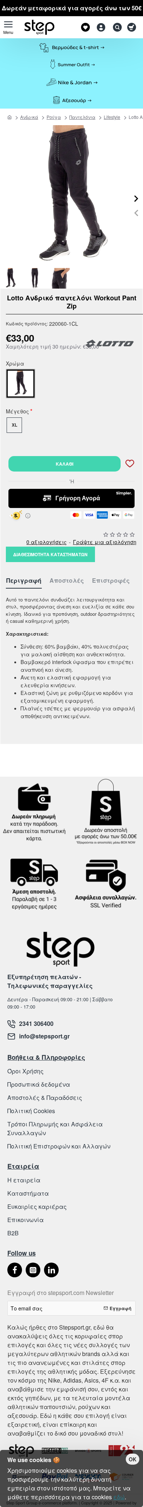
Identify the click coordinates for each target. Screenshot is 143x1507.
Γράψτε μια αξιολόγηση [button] (104, 542)
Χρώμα (15, 364)
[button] (136, 213)
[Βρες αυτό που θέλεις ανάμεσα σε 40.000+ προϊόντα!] (115, 27)
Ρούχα (54, 117)
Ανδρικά (29, 117)
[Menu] (8, 27)
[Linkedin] (51, 1270)
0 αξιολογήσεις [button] (46, 542)
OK (132, 1459)
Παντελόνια (82, 117)
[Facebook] (14, 1270)
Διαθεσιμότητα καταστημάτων (50, 554)
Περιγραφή (23, 581)
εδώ (119, 1497)
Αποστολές (67, 581)
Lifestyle (112, 117)
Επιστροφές (111, 581)
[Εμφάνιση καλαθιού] (133, 27)
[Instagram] (33, 1270)
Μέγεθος (17, 412)
